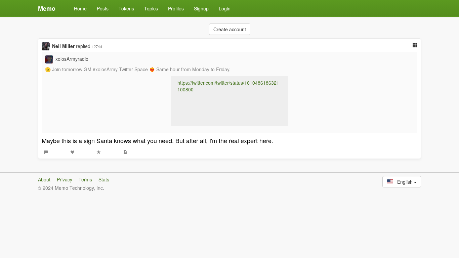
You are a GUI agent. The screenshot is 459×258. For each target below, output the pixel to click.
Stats (103, 179)
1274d (97, 46)
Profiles (176, 8)
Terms (85, 179)
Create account (229, 29)
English (403, 181)
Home (80, 8)
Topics (151, 8)
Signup (201, 8)
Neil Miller (63, 46)
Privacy (64, 179)
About (44, 179)
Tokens (126, 8)
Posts (103, 8)
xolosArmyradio (71, 58)
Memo (46, 8)
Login (225, 8)
